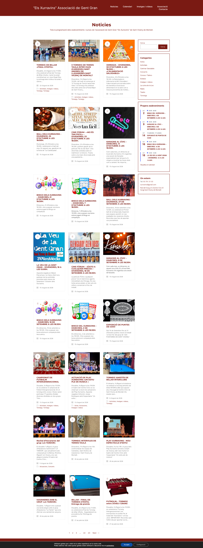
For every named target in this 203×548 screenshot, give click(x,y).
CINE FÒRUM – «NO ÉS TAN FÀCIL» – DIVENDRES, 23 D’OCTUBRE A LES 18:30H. (82, 136)
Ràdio (142, 89)
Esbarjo (143, 79)
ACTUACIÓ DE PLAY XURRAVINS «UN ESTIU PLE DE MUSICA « (82, 380)
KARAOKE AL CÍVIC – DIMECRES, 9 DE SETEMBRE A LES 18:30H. (118, 260)
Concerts (51, 466)
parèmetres (110, 546)
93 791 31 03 (148, 181)
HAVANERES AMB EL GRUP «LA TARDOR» (47, 501)
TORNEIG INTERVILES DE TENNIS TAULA (83, 442)
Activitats (43, 89)
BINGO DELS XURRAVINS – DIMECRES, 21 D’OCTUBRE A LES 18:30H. (49, 198)
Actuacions (83, 405)
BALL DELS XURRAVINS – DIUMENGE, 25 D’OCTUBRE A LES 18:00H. (49, 137)
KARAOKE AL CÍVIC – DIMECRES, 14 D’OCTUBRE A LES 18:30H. (116, 145)
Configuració (141, 545)
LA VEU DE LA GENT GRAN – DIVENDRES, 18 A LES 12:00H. (49, 267)
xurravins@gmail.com (148, 185)
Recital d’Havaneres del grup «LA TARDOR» (48, 442)
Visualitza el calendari (147, 165)
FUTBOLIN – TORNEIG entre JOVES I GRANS (117, 502)
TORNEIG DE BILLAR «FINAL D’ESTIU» (47, 66)
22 (84, 533)
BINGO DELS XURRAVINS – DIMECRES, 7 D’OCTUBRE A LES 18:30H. (83, 204)
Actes (76, 405)
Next (95, 533)
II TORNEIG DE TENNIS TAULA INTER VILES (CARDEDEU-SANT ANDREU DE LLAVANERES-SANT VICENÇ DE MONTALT (82, 70)
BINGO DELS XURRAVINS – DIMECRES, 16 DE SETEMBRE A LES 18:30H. (49, 322)
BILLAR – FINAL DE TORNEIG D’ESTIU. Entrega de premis (80, 502)
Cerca (142, 43)
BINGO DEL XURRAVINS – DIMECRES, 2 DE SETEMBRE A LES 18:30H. (84, 328)
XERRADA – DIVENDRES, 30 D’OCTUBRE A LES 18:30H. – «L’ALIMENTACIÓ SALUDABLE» (118, 69)
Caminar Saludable (147, 69)
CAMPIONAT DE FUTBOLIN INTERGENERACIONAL (48, 380)
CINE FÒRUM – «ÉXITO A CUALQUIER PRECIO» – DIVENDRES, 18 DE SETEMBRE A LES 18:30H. (83, 270)
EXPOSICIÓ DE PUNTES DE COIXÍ (117, 326)
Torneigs (40, 91)
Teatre (142, 92)
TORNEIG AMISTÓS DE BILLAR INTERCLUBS (117, 379)
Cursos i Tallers (146, 75)
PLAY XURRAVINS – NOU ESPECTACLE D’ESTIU (118, 442)
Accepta (126, 545)
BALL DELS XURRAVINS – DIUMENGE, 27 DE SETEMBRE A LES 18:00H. (118, 202)
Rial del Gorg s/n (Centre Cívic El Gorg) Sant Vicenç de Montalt (151, 189)
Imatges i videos (52, 89)
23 (89, 533)
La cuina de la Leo (147, 85)
